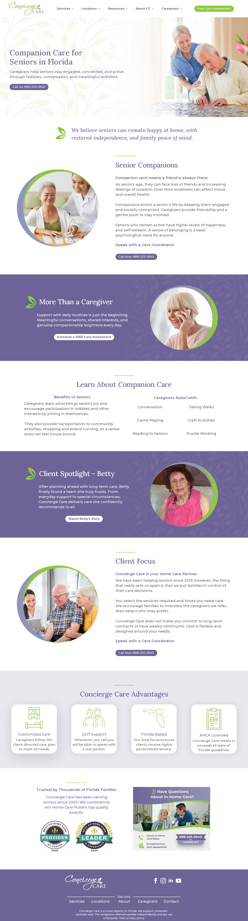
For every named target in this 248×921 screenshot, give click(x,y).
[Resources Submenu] (128, 8)
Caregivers (170, 8)
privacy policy (135, 918)
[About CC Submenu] (154, 8)
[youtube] (178, 880)
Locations (89, 8)
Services (63, 8)
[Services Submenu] (74, 8)
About (124, 901)
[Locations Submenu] (100, 8)
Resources (116, 8)
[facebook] (155, 880)
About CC (143, 8)
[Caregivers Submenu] (182, 8)
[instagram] (163, 880)
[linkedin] (171, 880)
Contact (171, 901)
